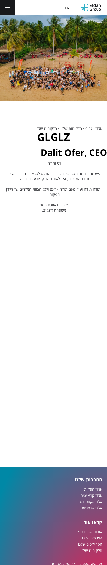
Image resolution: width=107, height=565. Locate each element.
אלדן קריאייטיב (91, 495)
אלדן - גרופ (93, 128)
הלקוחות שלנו (71, 128)
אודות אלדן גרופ (90, 531)
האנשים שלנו (92, 537)
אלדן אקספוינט (91, 501)
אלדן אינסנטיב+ (90, 507)
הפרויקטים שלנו (90, 544)
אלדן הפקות (93, 489)
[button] (7, 7)
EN (67, 8)
